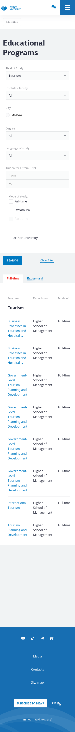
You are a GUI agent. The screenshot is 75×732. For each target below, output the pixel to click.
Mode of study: (18, 196)
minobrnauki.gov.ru (36, 719)
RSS (54, 703)
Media (37, 656)
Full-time (20, 201)
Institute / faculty (17, 88)
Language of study (17, 148)
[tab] (13, 278)
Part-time (21, 219)
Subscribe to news (30, 703)
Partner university (25, 238)
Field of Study (14, 68)
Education (12, 22)
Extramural (22, 210)
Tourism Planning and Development (17, 530)
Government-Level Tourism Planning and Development (17, 385)
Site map (37, 682)
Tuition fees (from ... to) (21, 168)
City (8, 108)
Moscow (17, 115)
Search (12, 260)
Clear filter (47, 260)
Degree (10, 128)
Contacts (37, 669)
